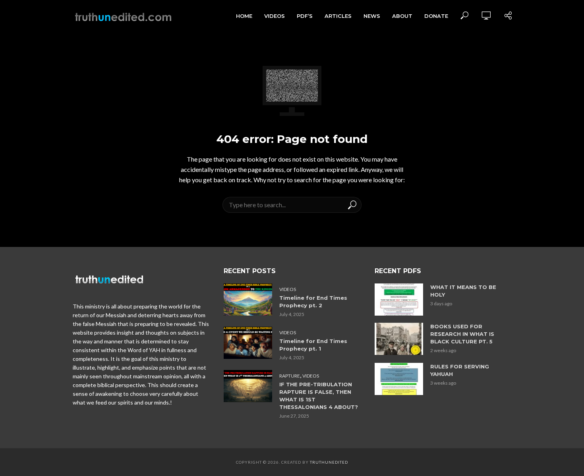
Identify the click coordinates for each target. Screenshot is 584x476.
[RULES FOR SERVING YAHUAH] (399, 379)
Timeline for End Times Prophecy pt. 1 (313, 345)
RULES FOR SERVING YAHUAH (459, 370)
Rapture (289, 376)
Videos (274, 16)
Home (244, 16)
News (372, 16)
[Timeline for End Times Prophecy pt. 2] (248, 299)
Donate (436, 16)
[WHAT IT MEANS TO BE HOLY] (399, 299)
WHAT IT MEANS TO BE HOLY (463, 291)
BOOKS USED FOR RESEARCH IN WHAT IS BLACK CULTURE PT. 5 (462, 334)
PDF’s (305, 16)
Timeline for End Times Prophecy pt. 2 (313, 301)
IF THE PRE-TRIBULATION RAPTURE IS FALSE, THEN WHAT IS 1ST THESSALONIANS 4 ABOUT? (318, 395)
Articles (338, 16)
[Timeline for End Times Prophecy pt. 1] (248, 343)
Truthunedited (329, 462)
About (402, 16)
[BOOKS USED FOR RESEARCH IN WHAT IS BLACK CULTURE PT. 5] (399, 339)
